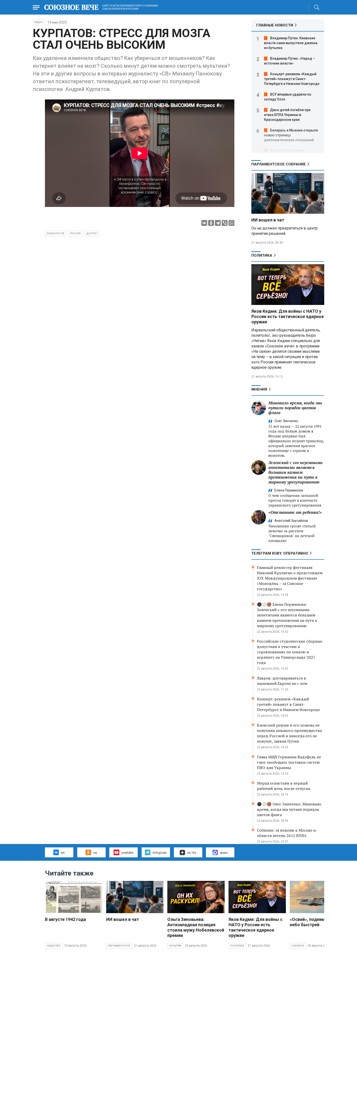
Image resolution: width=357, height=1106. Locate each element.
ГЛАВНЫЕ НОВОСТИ (274, 25)
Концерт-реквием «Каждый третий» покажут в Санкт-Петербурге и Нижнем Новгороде (291, 79)
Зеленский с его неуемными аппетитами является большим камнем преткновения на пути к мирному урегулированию (295, 472)
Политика (261, 255)
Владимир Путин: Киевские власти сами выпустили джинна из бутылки (290, 43)
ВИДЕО (38, 22)
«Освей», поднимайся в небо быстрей (314, 922)
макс (224, 852)
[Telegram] (218, 223)
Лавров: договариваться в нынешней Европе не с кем (282, 680)
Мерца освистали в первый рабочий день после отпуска (283, 785)
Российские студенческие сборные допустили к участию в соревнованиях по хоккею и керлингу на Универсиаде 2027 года (289, 652)
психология (55, 233)
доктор (91, 233)
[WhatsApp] (231, 223)
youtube (127, 852)
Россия (75, 233)
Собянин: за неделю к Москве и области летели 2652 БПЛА (286, 832)
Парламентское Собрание (278, 164)
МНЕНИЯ (259, 389)
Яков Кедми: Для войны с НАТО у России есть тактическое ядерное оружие (287, 316)
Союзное (297, 945)
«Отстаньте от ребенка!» (295, 512)
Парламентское (119, 945)
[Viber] (225, 223)
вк (63, 852)
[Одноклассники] (211, 223)
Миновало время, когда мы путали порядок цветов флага (295, 407)
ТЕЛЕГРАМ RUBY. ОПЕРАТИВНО (279, 553)
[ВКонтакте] (204, 223)
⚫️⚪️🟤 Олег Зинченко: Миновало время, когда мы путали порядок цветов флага (289, 809)
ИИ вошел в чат (267, 219)
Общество (54, 945)
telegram (160, 852)
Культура (175, 945)
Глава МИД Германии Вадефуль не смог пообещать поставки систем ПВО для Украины (289, 762)
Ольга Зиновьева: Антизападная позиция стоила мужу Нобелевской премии (195, 927)
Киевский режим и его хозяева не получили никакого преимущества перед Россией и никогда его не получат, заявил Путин (289, 733)
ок (95, 852)
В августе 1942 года (65, 919)
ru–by (191, 852)
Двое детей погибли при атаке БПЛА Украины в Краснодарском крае (287, 115)
